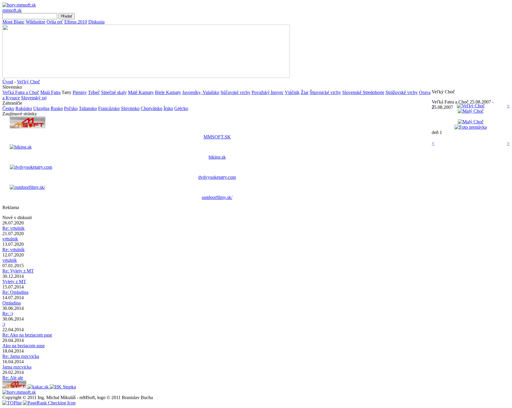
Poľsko (71, 108)
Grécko (181, 108)
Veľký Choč (28, 81)
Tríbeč (94, 92)
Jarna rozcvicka (16, 366)
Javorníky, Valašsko (200, 92)
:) (3, 324)
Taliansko (88, 108)
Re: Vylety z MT (18, 270)
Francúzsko (109, 108)
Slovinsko (130, 108)
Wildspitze (35, 21)
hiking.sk (217, 157)
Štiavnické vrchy (325, 92)
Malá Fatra (50, 92)
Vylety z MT (14, 281)
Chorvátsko (151, 108)
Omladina (11, 302)
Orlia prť (55, 21)
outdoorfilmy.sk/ (217, 197)
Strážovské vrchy (401, 92)
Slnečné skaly (114, 92)
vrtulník (9, 260)
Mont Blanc (13, 21)
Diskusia (96, 21)
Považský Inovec (268, 92)
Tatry (66, 92)
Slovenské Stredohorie (363, 92)
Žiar (304, 92)
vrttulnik (10, 238)
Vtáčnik (292, 92)
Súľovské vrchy (235, 92)
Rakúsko (23, 108)
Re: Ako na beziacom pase (27, 334)
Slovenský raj (34, 97)
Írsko (168, 108)
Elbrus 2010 (75, 21)
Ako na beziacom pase (23, 345)
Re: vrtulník (13, 249)
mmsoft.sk (12, 10)
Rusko (57, 108)
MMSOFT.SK (217, 136)
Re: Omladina (15, 292)
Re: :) (7, 313)
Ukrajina (41, 108)
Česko (8, 108)
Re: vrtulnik (13, 228)
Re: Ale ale (12, 377)
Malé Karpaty (141, 92)
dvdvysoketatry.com (217, 177)
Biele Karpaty (168, 92)
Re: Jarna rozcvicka (20, 356)
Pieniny (80, 92)
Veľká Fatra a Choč (20, 92)
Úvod (7, 81)
